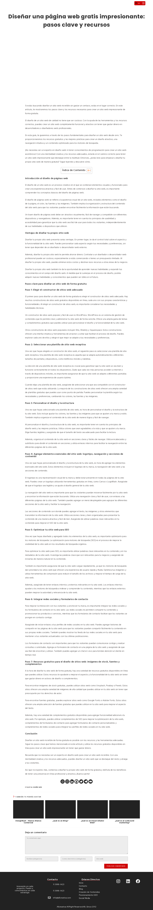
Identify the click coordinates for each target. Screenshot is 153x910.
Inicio (81, 883)
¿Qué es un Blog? (60, 821)
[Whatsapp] (62, 781)
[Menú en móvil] (142, 3)
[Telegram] (86, 781)
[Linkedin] (72, 781)
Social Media (84, 898)
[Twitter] (81, 781)
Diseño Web (37, 787)
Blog (81, 889)
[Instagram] (67, 781)
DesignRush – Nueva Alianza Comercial (28, 822)
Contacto (83, 886)
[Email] (90, 781)
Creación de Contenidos (89, 892)
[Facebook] (76, 781)
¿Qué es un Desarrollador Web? (92, 822)
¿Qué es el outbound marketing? (124, 822)
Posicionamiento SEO (88, 895)
